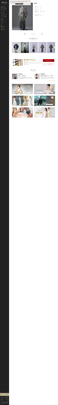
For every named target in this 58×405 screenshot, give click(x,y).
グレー (41, 15)
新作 (36, 15)
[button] (12, 47)
